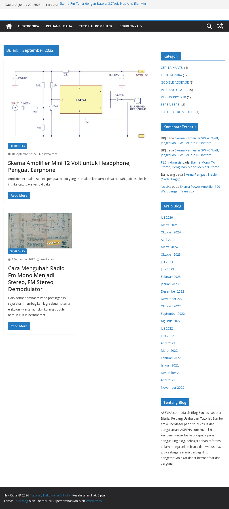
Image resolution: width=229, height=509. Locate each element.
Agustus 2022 (170, 321)
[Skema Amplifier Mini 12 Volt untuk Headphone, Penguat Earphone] (79, 103)
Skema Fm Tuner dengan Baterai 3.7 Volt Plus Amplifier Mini (102, 4)
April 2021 (168, 380)
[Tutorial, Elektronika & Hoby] (9, 26)
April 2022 (168, 343)
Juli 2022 (167, 328)
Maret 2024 (169, 247)
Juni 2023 (167, 269)
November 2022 (172, 299)
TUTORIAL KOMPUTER (95, 26)
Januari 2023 (170, 284)
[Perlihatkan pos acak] (220, 26)
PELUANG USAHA (59, 26)
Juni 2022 (167, 336)
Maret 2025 (169, 225)
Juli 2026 (167, 217)
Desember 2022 (172, 291)
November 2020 (172, 387)
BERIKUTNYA (128, 26)
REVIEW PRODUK (173, 97)
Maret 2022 (169, 350)
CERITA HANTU (172, 67)
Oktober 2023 (171, 254)
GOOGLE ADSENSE (175, 82)
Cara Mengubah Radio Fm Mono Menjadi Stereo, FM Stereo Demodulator (36, 278)
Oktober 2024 (171, 232)
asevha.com (49, 154)
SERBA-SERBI (170, 104)
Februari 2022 (171, 358)
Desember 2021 (172, 373)
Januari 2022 (170, 365)
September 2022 (173, 313)
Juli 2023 (167, 262)
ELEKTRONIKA (28, 26)
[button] (140, 26)
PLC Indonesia (171, 162)
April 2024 (168, 239)
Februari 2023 (171, 276)
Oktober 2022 (171, 306)
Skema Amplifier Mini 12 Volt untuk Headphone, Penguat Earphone (69, 166)
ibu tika (166, 186)
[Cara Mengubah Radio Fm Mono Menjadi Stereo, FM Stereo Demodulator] (40, 230)
